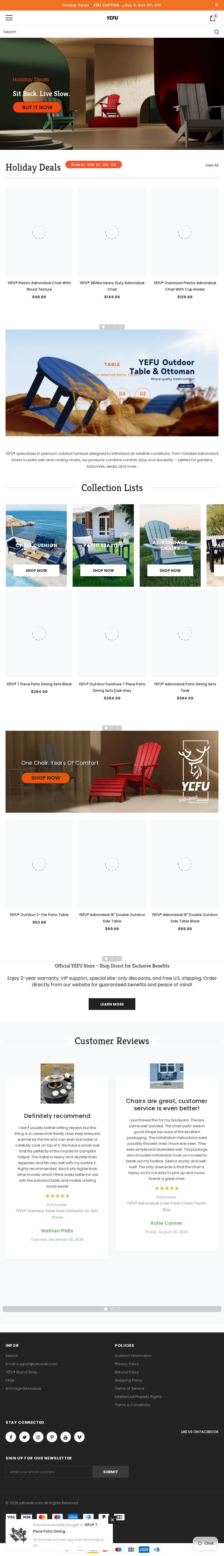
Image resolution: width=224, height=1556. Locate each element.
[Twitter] (24, 1437)
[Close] (112, 1520)
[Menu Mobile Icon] (9, 17)
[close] (216, 5)
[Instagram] (38, 1437)
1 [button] (103, 326)
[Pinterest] (52, 1437)
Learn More (112, 1004)
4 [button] (120, 326)
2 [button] (109, 326)
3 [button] (114, 326)
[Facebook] (11, 1437)
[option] (39, 250)
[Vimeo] (79, 1437)
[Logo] (112, 18)
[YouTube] (65, 1437)
